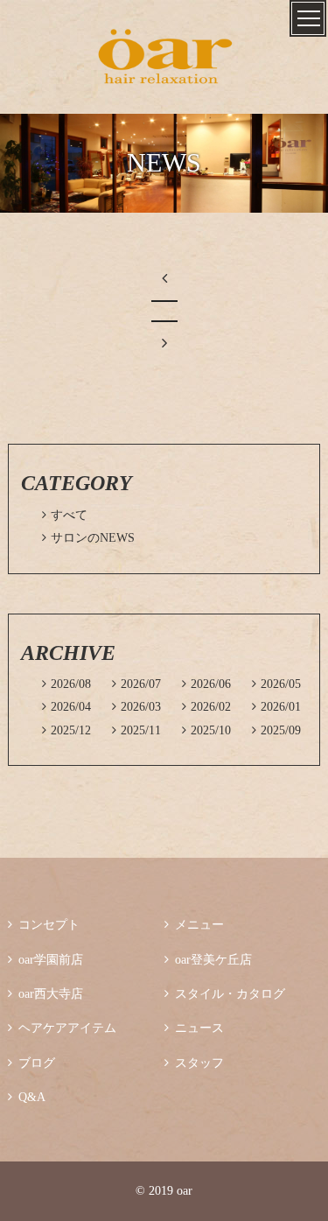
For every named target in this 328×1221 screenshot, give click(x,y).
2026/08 (66, 684)
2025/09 (276, 730)
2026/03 (136, 706)
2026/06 (206, 684)
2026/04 (66, 706)
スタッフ (194, 1063)
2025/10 (206, 730)
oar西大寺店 (45, 993)
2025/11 (136, 730)
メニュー (194, 924)
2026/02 (206, 706)
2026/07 (136, 684)
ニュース (194, 1028)
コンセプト (44, 924)
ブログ (31, 1063)
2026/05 (276, 684)
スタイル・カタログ (224, 993)
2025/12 (66, 730)
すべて (64, 515)
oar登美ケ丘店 (208, 959)
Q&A (26, 1097)
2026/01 (276, 706)
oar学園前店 (45, 959)
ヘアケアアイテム (62, 1028)
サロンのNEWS (88, 537)
